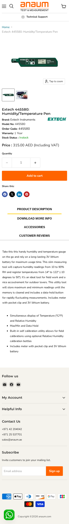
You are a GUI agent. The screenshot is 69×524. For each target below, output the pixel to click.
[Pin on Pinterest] (27, 194)
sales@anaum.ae (12, 439)
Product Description (34, 209)
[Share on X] (12, 194)
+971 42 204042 (12, 429)
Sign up (54, 471)
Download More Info (34, 218)
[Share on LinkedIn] (19, 194)
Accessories (34, 227)
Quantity (7, 153)
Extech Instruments (22, 119)
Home (6, 27)
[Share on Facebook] (5, 194)
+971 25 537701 (12, 434)
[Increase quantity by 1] (35, 163)
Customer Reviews (34, 235)
